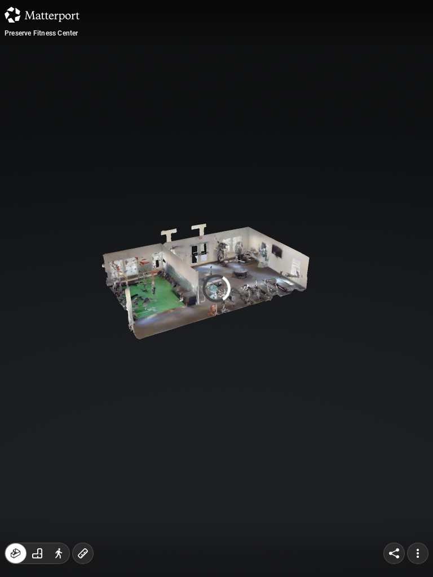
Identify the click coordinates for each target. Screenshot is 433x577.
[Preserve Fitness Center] (216, 288)
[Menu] (417, 553)
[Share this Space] (394, 553)
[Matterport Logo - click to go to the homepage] (42, 15)
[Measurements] (83, 553)
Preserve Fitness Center (41, 33)
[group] (37, 553)
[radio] (15, 553)
